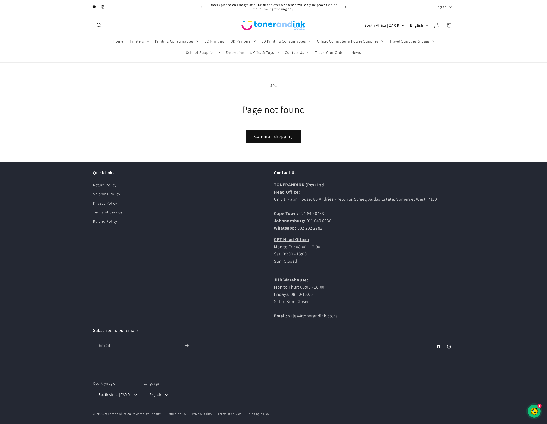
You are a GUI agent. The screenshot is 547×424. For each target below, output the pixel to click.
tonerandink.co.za (118, 414)
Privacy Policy (105, 203)
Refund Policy (105, 221)
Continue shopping (273, 136)
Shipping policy (258, 414)
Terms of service (229, 414)
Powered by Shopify (146, 414)
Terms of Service (107, 212)
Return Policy (104, 184)
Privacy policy (202, 414)
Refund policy (176, 414)
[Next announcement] (345, 7)
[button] (99, 25)
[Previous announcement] (202, 7)
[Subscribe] (187, 345)
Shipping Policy (106, 193)
